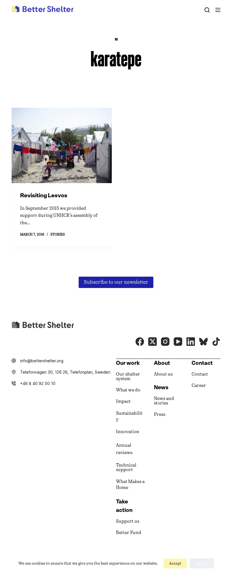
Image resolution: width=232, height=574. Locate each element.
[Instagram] (165, 341)
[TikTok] (216, 341)
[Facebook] (140, 341)
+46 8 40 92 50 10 (37, 383)
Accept (175, 563)
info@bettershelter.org (41, 360)
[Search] (207, 9)
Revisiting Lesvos (43, 195)
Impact (123, 401)
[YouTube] (178, 341)
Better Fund (128, 532)
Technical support (126, 467)
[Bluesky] (203, 341)
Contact (200, 374)
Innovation (127, 431)
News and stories (164, 401)
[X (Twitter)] (152, 341)
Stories (57, 234)
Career (199, 385)
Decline (201, 563)
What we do (128, 390)
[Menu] (217, 9)
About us (163, 374)
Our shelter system (128, 376)
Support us (127, 521)
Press (159, 414)
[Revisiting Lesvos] (62, 145)
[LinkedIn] (190, 341)
